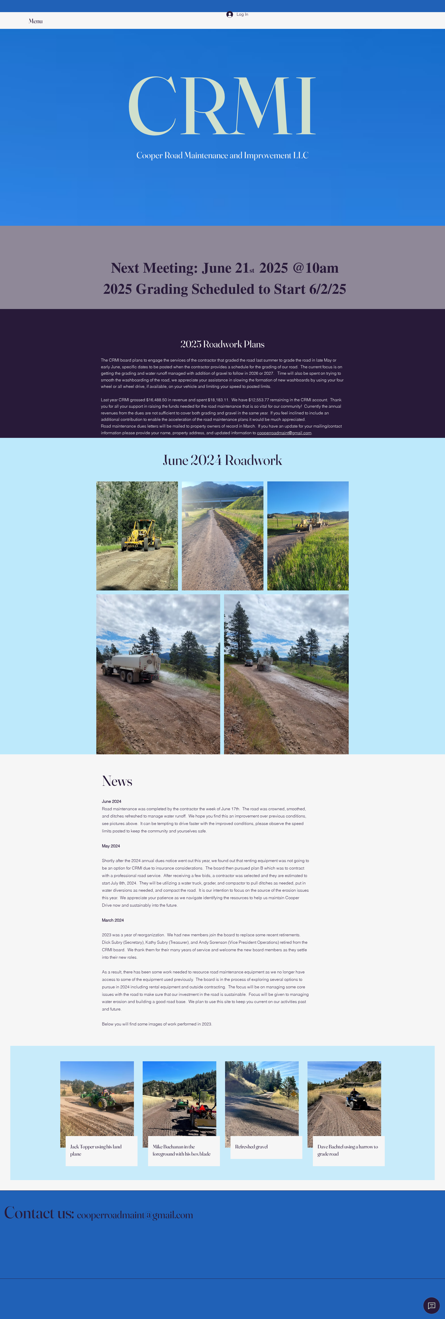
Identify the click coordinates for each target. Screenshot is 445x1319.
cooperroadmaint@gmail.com (284, 432)
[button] (40, 21)
